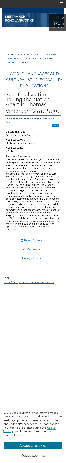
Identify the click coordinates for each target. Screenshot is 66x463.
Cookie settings (33, 455)
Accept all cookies (33, 446)
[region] (33, 435)
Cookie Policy (17, 435)
